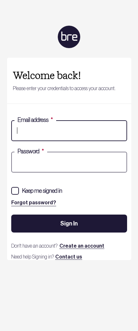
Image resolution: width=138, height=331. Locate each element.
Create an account (81, 246)
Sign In (69, 223)
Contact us (68, 256)
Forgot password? (33, 202)
